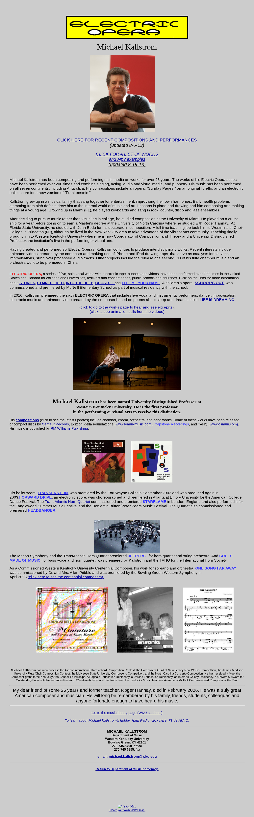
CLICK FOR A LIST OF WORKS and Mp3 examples (127, 157)
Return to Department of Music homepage (127, 769)
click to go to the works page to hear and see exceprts (126, 307)
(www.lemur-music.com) (133, 424)
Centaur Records (55, 424)
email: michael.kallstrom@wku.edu (127, 757)
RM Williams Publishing (69, 428)
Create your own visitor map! (127, 810)
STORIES (27, 283)
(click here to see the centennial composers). (66, 577)
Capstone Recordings (172, 424)
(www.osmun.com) (223, 424)
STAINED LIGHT (50, 283)
